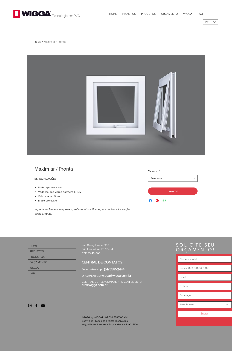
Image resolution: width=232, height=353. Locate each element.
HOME (34, 245)
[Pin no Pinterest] (157, 200)
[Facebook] (36, 305)
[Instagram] (30, 305)
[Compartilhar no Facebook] (150, 200)
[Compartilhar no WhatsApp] (164, 200)
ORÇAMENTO (38, 262)
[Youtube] (43, 305)
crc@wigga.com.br (94, 285)
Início (37, 41)
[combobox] (173, 178)
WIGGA (34, 267)
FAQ (32, 273)
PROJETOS (37, 251)
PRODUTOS (37, 256)
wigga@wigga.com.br (116, 275)
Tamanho (154, 171)
